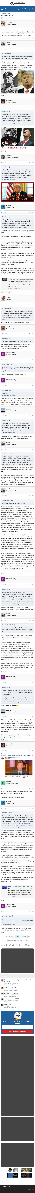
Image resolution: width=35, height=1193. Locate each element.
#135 (33, 683)
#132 (33, 495)
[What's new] (29, 9)
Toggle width (6, 1186)
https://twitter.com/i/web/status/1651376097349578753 (17, 922)
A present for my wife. (10, 987)
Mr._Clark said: (6, 454)
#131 (33, 449)
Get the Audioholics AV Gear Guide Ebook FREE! (17, 1022)
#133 (33, 584)
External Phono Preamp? (11, 993)
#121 (33, 29)
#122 (33, 49)
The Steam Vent (7, 1001)
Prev (11, 936)
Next (23, 936)
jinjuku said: (5, 338)
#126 (33, 304)
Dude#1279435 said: (8, 500)
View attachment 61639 (8, 395)
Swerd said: (5, 111)
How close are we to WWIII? (11, 999)
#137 (33, 750)
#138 (33, 788)
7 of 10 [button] (17, 936)
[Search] (33, 9)
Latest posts (4, 976)
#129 (33, 385)
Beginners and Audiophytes (10, 984)
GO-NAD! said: (6, 813)
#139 (33, 808)
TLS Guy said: (6, 53)
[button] (2, 9)
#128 (33, 359)
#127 (33, 333)
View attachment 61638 (8, 124)
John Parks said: (6, 390)
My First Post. (8, 1004)
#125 (33, 212)
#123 (33, 107)
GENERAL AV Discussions (10, 996)
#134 (33, 620)
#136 (33, 717)
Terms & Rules (30, 1189)
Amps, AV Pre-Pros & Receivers (11, 990)
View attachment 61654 (8, 924)
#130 (33, 415)
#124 (33, 162)
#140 (33, 911)
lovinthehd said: (6, 364)
